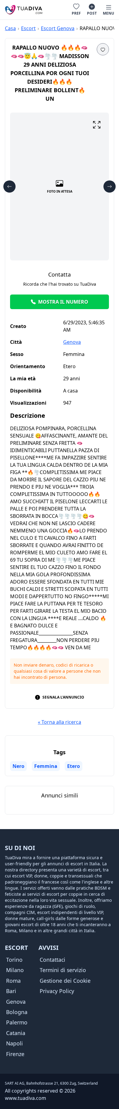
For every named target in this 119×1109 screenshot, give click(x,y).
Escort (28, 28)
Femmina (45, 766)
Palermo (16, 1022)
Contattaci (52, 959)
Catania (15, 1033)
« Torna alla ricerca (59, 722)
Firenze (15, 1054)
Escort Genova (57, 28)
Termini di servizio (63, 970)
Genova (72, 342)
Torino (14, 959)
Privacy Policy (57, 991)
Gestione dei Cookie (65, 980)
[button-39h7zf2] (109, 186)
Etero (73, 766)
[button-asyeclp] (9, 186)
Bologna (16, 1012)
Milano (15, 970)
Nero (18, 766)
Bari (11, 991)
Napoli (14, 1043)
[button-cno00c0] (103, 49)
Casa (10, 28)
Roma (13, 980)
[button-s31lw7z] (96, 124)
